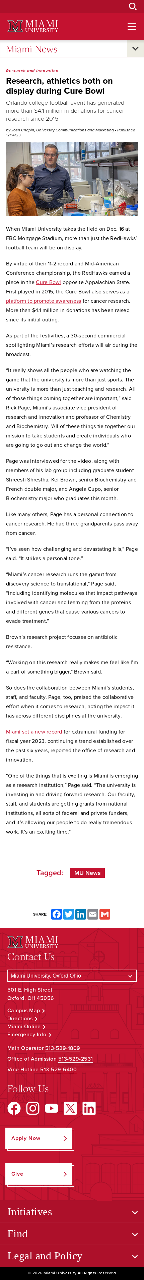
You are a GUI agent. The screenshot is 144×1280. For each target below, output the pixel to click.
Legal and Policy (45, 1256)
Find (17, 1234)
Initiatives (29, 1212)
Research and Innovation (32, 70)
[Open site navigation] (132, 27)
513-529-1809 (62, 1048)
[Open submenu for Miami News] (135, 48)
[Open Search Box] (133, 7)
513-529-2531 (75, 1059)
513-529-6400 (58, 1069)
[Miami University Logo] (32, 26)
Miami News (31, 48)
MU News (87, 873)
